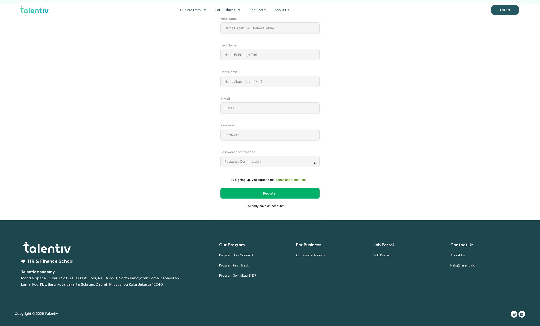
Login (288, 206)
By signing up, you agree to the (268, 179)
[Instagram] (514, 314)
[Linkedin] (521, 314)
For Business (225, 9)
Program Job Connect (236, 255)
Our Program (190, 9)
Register (270, 193)
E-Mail (225, 98)
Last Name (228, 45)
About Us (282, 9)
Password (227, 125)
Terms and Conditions (291, 179)
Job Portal (258, 9)
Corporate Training (310, 255)
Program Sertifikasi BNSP (238, 275)
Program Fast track (234, 265)
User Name (228, 72)
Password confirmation (237, 152)
